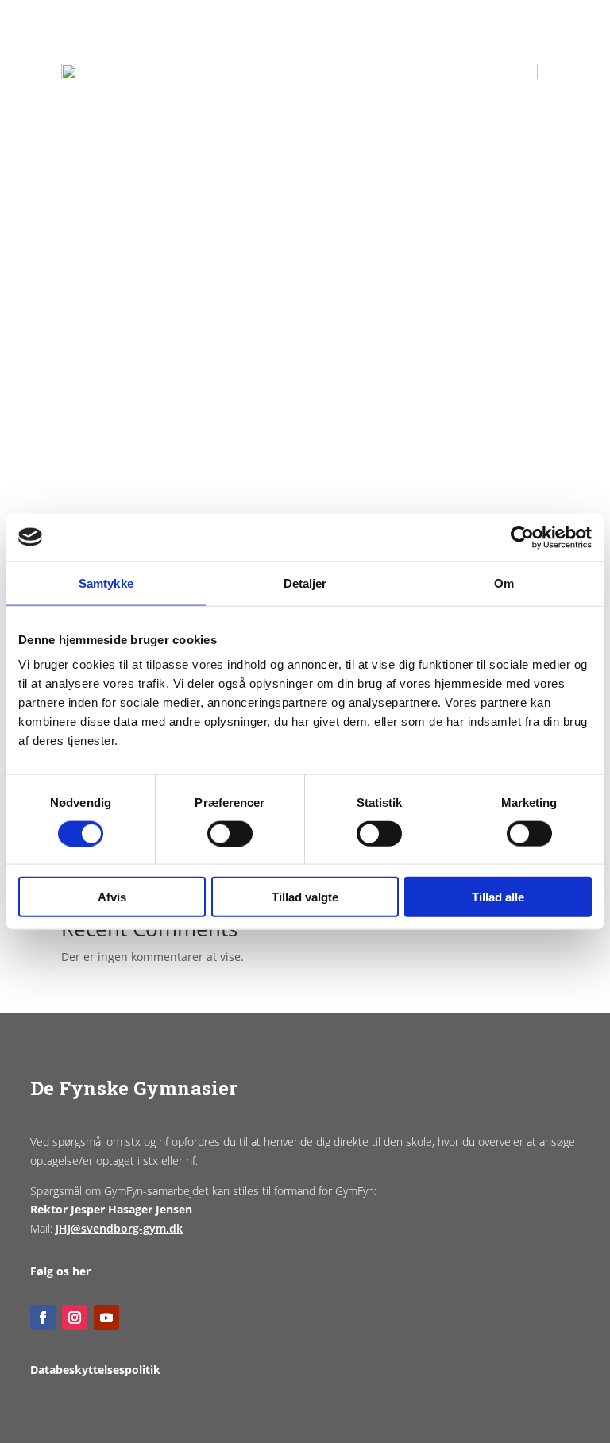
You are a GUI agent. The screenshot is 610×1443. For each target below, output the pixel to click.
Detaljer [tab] (305, 582)
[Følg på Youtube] (106, 1317)
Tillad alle (498, 897)
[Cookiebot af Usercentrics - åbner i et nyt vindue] (522, 537)
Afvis (112, 897)
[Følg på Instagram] (74, 1317)
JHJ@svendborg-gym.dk (119, 1228)
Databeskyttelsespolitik (95, 1369)
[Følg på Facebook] (43, 1317)
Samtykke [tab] (106, 582)
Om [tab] (504, 582)
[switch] (230, 833)
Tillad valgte (305, 897)
